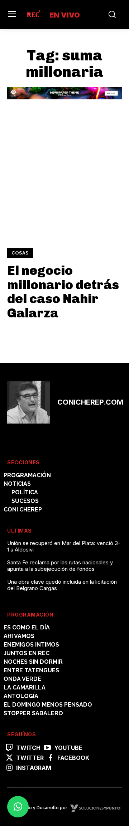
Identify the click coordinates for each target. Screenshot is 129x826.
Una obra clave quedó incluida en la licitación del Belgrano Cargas (62, 585)
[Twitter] (9, 758)
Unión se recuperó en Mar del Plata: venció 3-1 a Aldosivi (63, 546)
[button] (18, 806)
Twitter (30, 758)
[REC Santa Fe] (33, 15)
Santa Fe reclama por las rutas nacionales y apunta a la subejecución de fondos (60, 565)
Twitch (28, 748)
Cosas (20, 253)
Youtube (68, 748)
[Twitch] (9, 748)
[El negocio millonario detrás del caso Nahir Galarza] (64, 180)
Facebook (73, 758)
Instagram (33, 768)
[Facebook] (51, 758)
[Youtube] (47, 748)
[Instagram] (9, 768)
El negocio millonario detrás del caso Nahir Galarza (63, 292)
